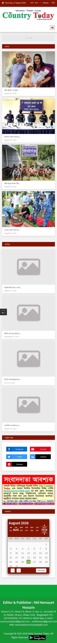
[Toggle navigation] (51, 28)
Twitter (19, 457)
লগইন (53, 2)
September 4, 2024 (11, 336)
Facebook (19, 449)
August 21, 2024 (10, 290)
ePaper (46, 2)
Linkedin (43, 457)
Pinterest (19, 464)
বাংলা (32, 2)
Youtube (43, 449)
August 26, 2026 (10, 93)
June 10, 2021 (9, 382)
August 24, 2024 (10, 428)
